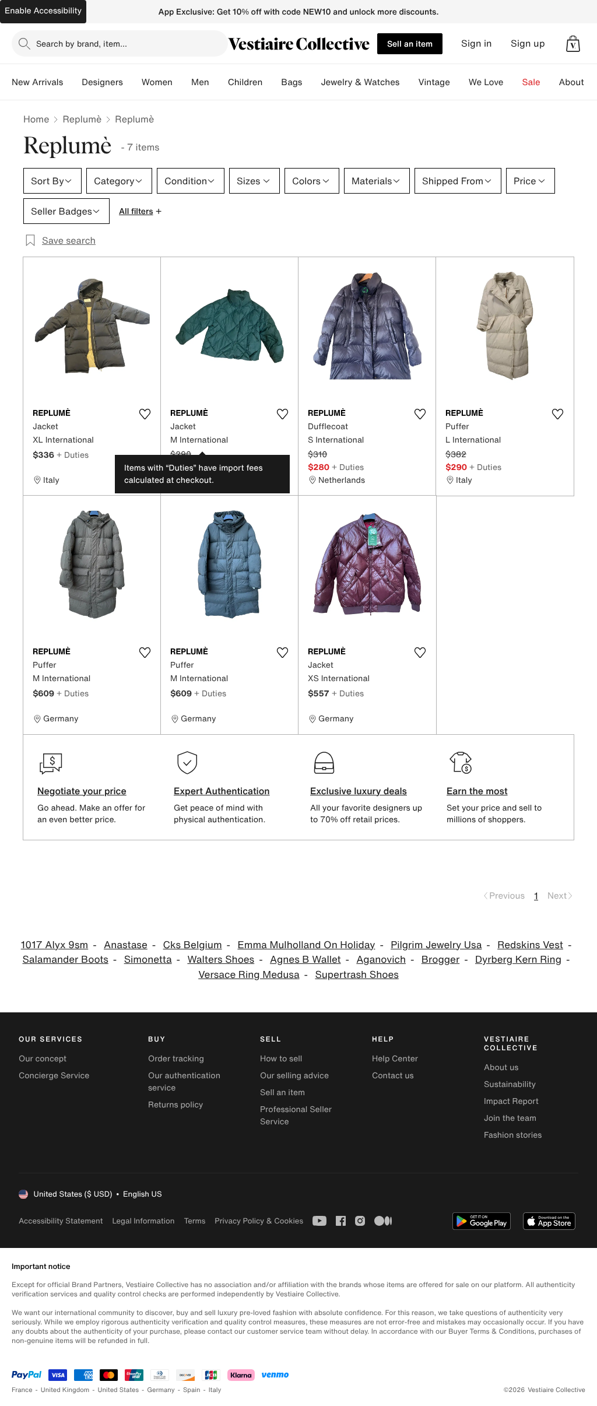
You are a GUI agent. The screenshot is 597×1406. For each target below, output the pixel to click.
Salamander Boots (65, 959)
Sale (531, 82)
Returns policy (175, 1105)
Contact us (393, 1076)
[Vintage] (459, 82)
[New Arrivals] (72, 82)
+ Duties (73, 454)
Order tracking (176, 1059)
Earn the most (477, 791)
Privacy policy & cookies (259, 1220)
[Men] (218, 82)
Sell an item (410, 43)
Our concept (42, 1059)
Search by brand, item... (81, 43)
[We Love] (513, 82)
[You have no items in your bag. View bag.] (573, 44)
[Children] (271, 82)
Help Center (395, 1059)
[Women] (182, 82)
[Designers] (132, 82)
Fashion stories (513, 1135)
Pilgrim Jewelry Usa (436, 945)
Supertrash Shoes (356, 974)
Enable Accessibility (43, 11)
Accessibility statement (61, 1220)
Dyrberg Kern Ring (518, 959)
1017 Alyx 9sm (55, 945)
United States (118, 1390)
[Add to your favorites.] (145, 414)
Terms (194, 1220)
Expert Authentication (222, 791)
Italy (215, 1390)
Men (200, 82)
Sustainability (510, 1084)
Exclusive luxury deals (358, 791)
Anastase (126, 945)
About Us (578, 82)
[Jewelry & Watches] (408, 82)
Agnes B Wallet (305, 959)
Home (36, 119)
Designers (102, 82)
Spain (192, 1390)
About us (501, 1067)
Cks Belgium (192, 945)
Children (245, 82)
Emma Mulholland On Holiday (306, 945)
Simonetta (148, 959)
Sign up (528, 43)
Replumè (81, 119)
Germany (161, 1390)
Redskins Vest (530, 945)
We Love (486, 82)
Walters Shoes (220, 959)
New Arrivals (37, 82)
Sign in (476, 43)
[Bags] (311, 82)
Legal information (143, 1220)
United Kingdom (65, 1390)
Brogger (440, 959)
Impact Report (511, 1101)
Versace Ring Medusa (248, 974)
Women (157, 82)
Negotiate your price (82, 791)
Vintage (433, 82)
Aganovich (381, 959)
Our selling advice (294, 1076)
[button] (573, 44)
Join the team (510, 1118)
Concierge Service (54, 1076)
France (22, 1390)
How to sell (281, 1059)
